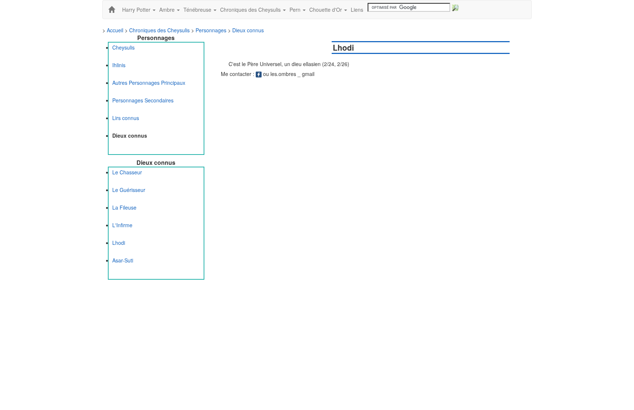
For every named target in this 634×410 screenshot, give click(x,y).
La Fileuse (124, 207)
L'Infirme (122, 225)
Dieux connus (248, 30)
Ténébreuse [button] (198, 9)
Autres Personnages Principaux (148, 82)
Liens (357, 9)
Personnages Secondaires (143, 100)
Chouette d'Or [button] (326, 9)
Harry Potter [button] (137, 9)
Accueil (115, 30)
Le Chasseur (127, 172)
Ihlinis (118, 65)
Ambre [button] (167, 9)
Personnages (211, 30)
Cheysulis (123, 47)
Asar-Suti (122, 260)
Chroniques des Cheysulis (159, 30)
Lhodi (118, 242)
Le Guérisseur (128, 189)
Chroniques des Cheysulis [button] (251, 9)
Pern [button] (295, 9)
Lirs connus (125, 117)
